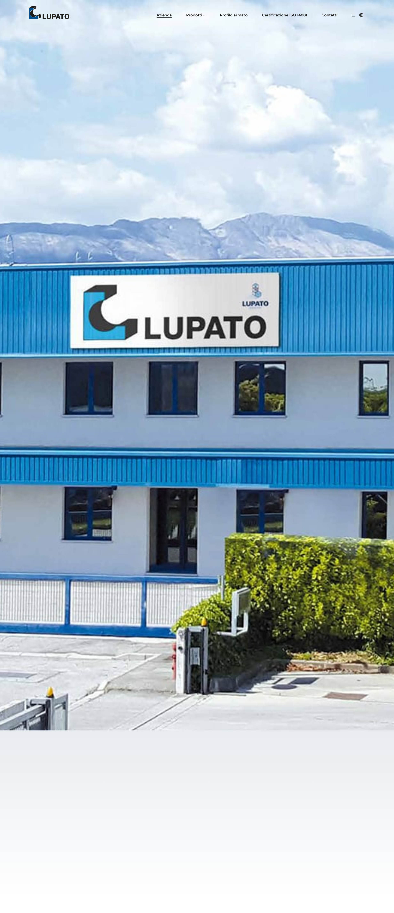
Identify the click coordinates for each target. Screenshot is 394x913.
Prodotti (194, 15)
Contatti (329, 15)
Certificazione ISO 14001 (284, 15)
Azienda (164, 15)
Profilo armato (234, 15)
